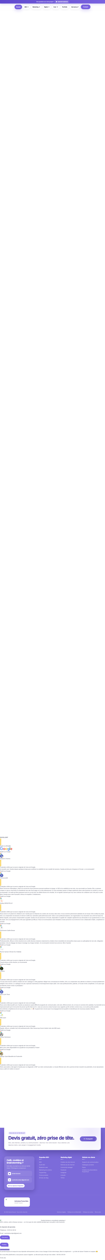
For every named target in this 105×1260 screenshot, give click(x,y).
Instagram (63, 1172)
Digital (46, 7)
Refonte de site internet (67, 1165)
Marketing (36, 7)
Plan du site (98, 1212)
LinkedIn (63, 1175)
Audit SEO (42, 1165)
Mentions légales (61, 1212)
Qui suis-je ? (75, 7)
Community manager (67, 1167)
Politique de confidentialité (74, 1212)
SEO (26, 7)
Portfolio (64, 7)
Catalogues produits (88, 1165)
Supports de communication (90, 1162)
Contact (85, 7)
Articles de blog (43, 1178)
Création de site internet (68, 1162)
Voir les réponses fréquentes (15, 1185)
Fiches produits (43, 1175)
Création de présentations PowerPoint (89, 1171)
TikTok (62, 1178)
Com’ (55, 7)
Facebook (63, 1170)
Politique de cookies (88, 1212)
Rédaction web (43, 1167)
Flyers (84, 1167)
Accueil (18, 7)
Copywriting (42, 1172)
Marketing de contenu (45, 1170)
